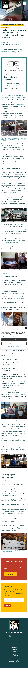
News (14, 638)
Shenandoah (20, 104)
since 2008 (20, 224)
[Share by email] (18, 45)
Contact (14, 651)
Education (5, 27)
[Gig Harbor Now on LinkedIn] (18, 633)
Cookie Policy (10, 346)
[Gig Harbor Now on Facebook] (6, 633)
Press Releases (14, 649)
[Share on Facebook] (12, 45)
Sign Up (7, 605)
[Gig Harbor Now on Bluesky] (15, 633)
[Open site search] (20, 3)
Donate (9, 574)
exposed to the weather (19, 298)
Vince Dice (5, 42)
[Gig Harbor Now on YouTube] (21, 633)
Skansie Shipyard (15, 145)
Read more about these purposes (14, 336)
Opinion (14, 641)
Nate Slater (15, 242)
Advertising (14, 647)
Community (20, 25)
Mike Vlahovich (5, 242)
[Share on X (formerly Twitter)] (16, 45)
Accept (14, 339)
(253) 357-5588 (14, 657)
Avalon (20, 493)
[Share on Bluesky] (14, 45)
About (14, 645)
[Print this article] (20, 45)
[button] (26, 328)
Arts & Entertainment (9, 25)
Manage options (14, 343)
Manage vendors (6, 336)
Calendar (14, 643)
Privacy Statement (16, 346)
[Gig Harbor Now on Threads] (12, 633)
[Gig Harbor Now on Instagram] (9, 633)
